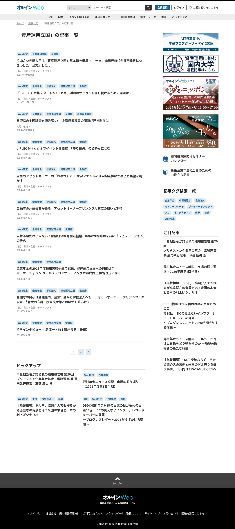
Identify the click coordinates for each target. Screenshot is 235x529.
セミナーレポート (174, 206)
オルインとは (35, 513)
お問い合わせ (170, 513)
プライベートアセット (200, 206)
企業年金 (169, 200)
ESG (167, 212)
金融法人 (200, 200)
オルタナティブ (182, 212)
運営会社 (51, 513)
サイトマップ (152, 513)
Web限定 (170, 218)
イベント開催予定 (79, 17)
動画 (164, 17)
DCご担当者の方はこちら (203, 7)
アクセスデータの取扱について (124, 513)
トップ (49, 17)
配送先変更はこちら (193, 513)
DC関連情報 (128, 17)
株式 (207, 212)
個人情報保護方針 (69, 513)
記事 (60, 17)
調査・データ (148, 17)
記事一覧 (33, 23)
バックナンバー (181, 17)
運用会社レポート (105, 17)
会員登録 (162, 7)
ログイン (179, 7)
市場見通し (185, 200)
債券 (197, 212)
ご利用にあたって (93, 513)
